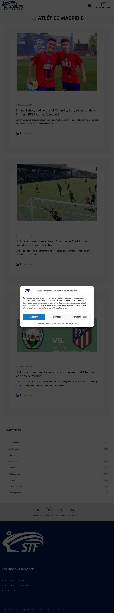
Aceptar (34, 317)
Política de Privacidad (60, 323)
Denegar (57, 317)
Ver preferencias (80, 317)
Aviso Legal (73, 323)
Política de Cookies (44, 323)
